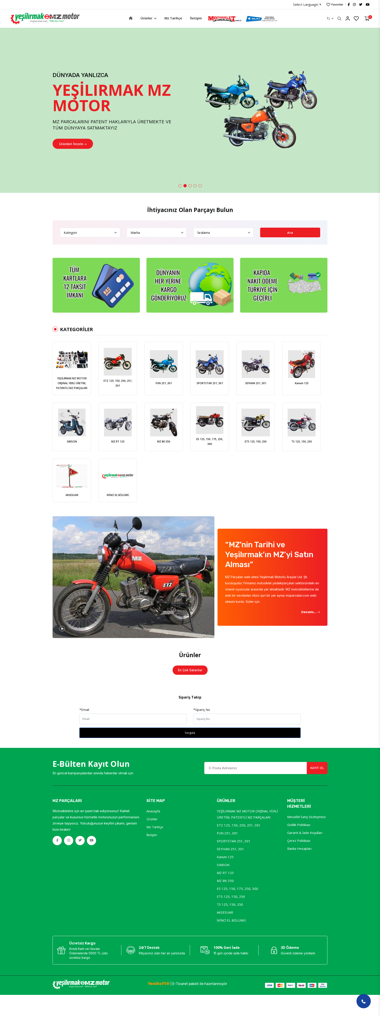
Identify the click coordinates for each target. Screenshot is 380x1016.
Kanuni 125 (225, 857)
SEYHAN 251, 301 (230, 849)
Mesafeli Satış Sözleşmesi (306, 817)
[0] (366, 18)
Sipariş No (201, 709)
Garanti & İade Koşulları (304, 832)
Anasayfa (153, 811)
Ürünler (147, 18)
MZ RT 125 (225, 872)
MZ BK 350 (225, 880)
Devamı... (309, 611)
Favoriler (337, 4)
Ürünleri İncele (71, 144)
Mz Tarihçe (173, 18)
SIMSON (223, 865)
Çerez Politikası (298, 840)
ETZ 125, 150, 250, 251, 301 (239, 825)
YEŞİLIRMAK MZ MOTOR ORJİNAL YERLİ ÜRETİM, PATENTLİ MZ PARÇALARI (247, 814)
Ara (290, 232)
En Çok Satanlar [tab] (190, 670)
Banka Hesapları (299, 848)
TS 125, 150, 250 (230, 904)
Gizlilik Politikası (298, 824)
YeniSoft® (159, 983)
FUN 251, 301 (227, 833)
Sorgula (190, 733)
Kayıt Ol (317, 768)
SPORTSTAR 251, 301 (233, 841)
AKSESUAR (225, 912)
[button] (180, 185)
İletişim (196, 18)
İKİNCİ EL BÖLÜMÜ (231, 920)
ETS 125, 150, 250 (231, 896)
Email (84, 709)
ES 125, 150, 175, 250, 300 (237, 888)
